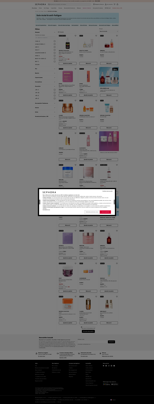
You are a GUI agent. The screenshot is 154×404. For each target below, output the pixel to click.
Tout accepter (105, 211)
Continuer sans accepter (107, 190)
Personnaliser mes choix (92, 211)
